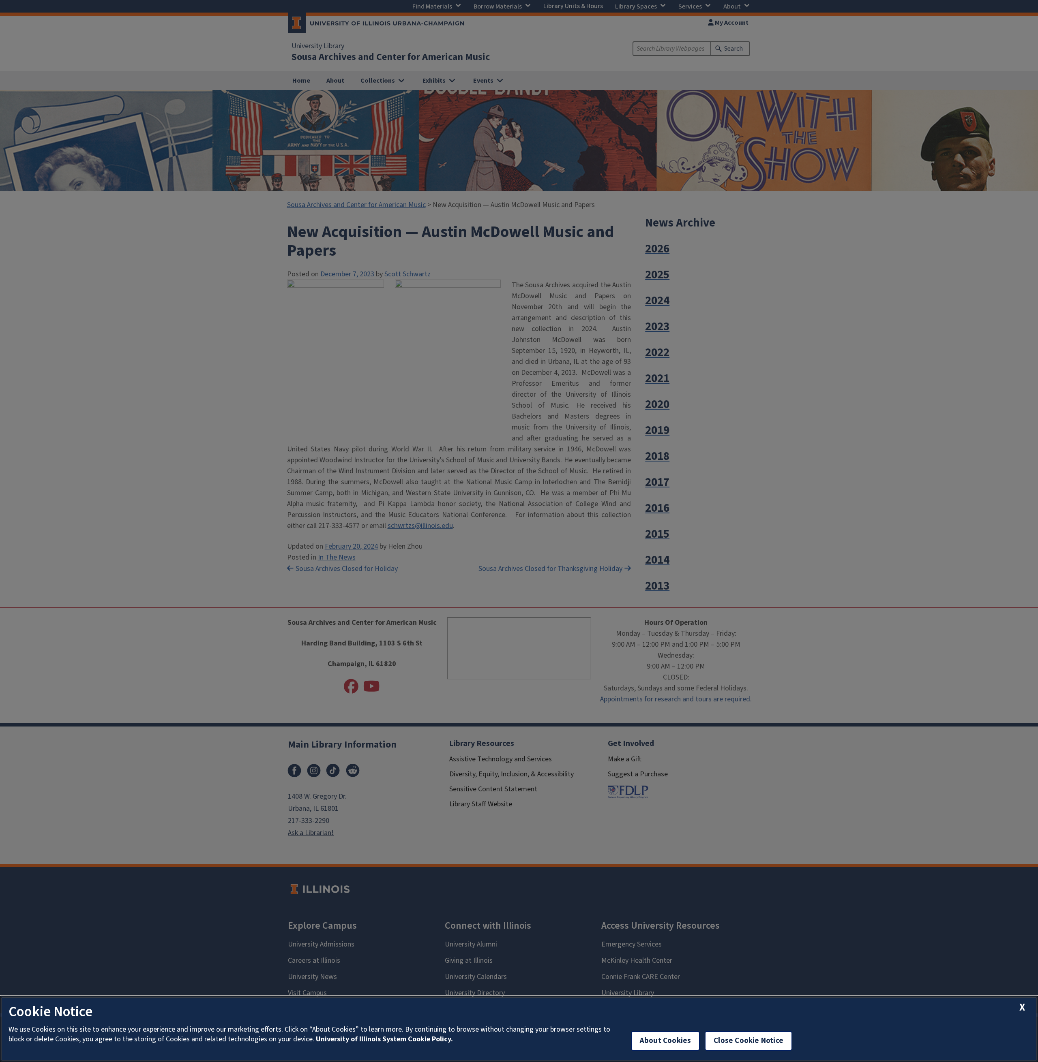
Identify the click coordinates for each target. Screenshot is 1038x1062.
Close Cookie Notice (748, 1040)
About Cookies (665, 1040)
